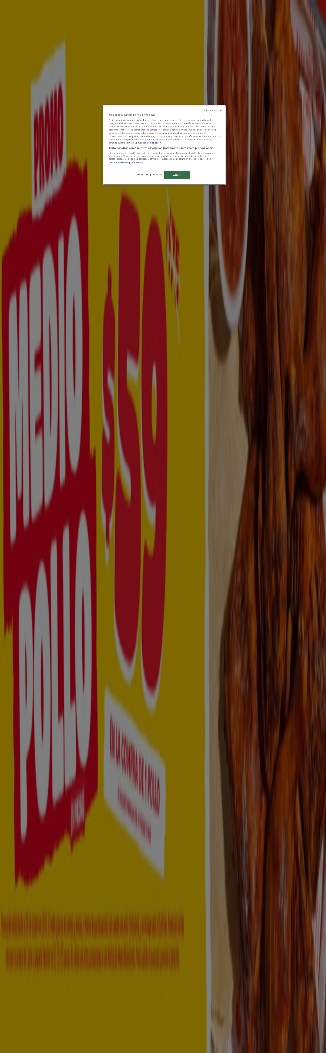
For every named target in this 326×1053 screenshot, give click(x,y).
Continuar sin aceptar (212, 110)
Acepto (177, 174)
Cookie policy (154, 142)
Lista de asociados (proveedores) (126, 162)
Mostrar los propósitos (149, 174)
